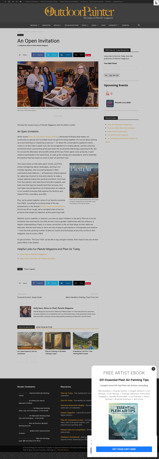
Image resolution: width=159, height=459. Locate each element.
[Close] (153, 369)
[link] (156, 3)
